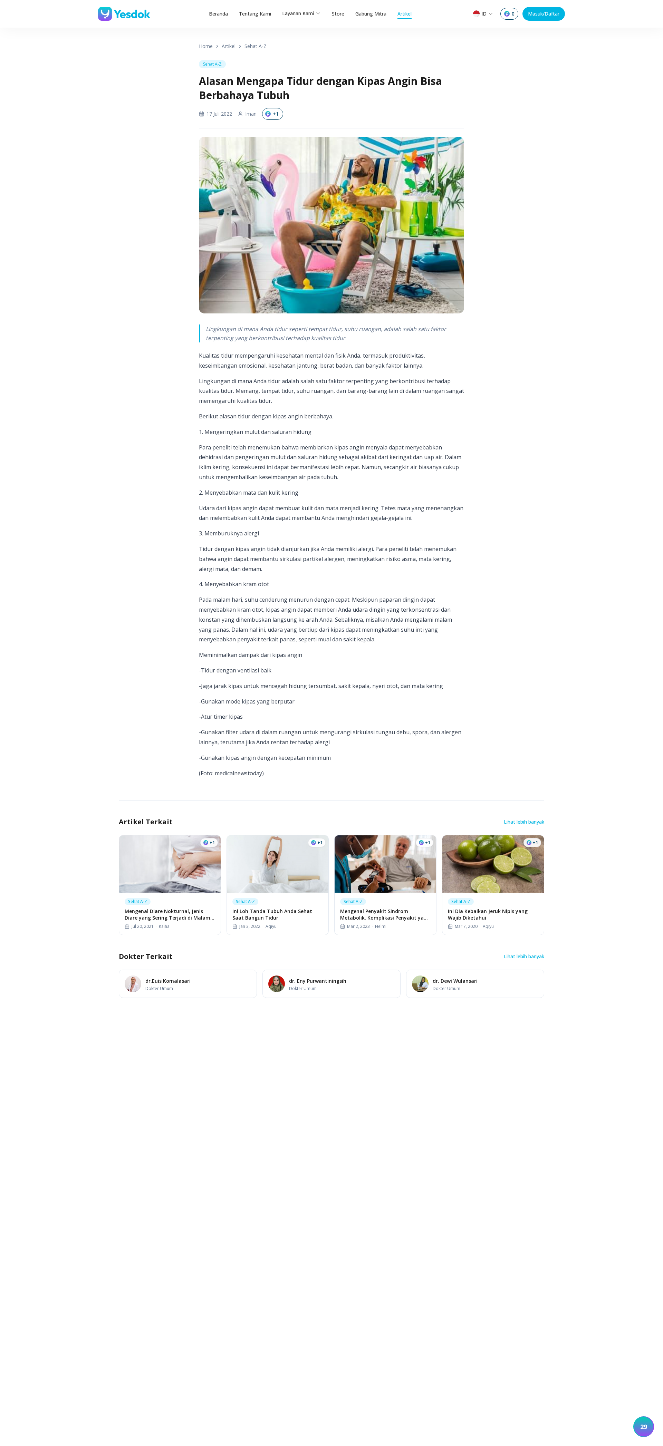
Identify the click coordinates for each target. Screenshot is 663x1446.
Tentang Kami (255, 13)
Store (338, 13)
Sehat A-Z (255, 46)
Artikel (404, 13)
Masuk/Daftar (543, 13)
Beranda (218, 13)
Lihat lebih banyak (524, 821)
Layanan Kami (298, 13)
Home (206, 46)
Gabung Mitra (370, 13)
